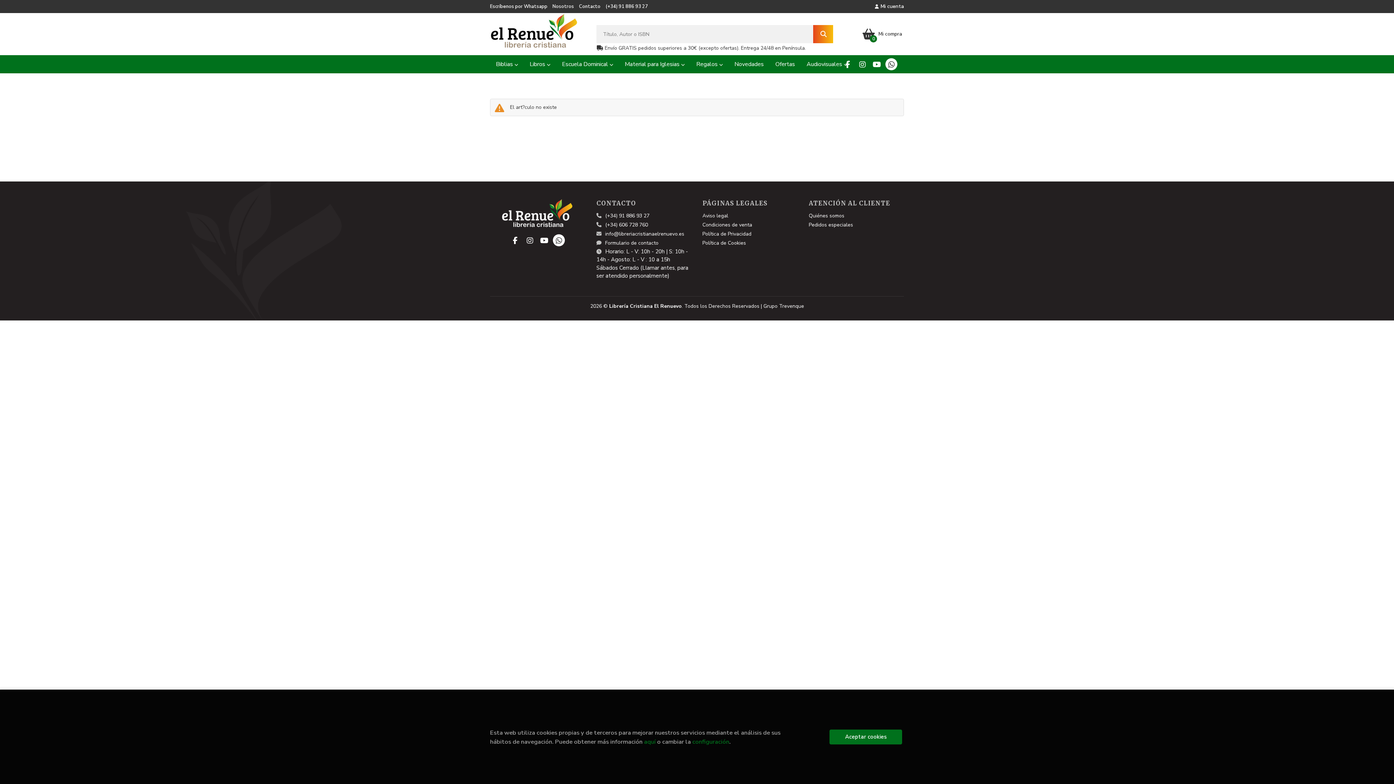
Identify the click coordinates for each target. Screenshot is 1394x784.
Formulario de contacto (632, 243)
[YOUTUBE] (877, 64)
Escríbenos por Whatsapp (518, 6)
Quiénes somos (826, 215)
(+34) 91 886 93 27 (627, 6)
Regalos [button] (707, 64)
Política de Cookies (724, 243)
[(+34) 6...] (891, 64)
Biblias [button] (505, 64)
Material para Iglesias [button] (653, 64)
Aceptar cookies (866, 736)
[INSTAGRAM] (862, 64)
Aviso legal (715, 215)
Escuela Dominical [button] (586, 64)
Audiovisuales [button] (825, 64)
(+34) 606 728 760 (626, 224)
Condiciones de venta (727, 224)
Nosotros (563, 6)
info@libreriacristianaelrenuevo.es (644, 233)
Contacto (589, 6)
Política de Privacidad (726, 233)
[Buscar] (823, 34)
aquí (650, 742)
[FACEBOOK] (848, 64)
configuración (710, 742)
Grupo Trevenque (783, 306)
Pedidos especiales (831, 224)
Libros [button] (538, 64)
